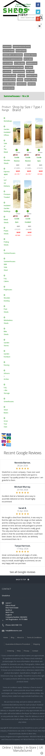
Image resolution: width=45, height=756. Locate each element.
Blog (12, 637)
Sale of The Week (6, 147)
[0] (39, 31)
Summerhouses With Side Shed (6, 265)
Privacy (26, 651)
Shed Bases (6, 411)
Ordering (10, 651)
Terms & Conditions (34, 637)
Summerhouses (12, 96)
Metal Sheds (6, 221)
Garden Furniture (6, 355)
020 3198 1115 (24, 11)
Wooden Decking (6, 299)
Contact (35, 651)
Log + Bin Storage (6, 390)
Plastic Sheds (6, 232)
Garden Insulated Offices (6, 132)
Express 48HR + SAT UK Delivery (6, 178)
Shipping (36, 644)
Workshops (6, 121)
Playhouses (6, 290)
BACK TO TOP (21, 579)
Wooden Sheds (6, 161)
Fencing (6, 365)
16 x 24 (25, 96)
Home (5, 637)
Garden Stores (6, 344)
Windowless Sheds (6, 321)
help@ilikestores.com (14, 630)
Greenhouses (6, 401)
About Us (20, 637)
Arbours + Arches (6, 376)
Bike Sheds (6, 332)
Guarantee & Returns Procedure (18, 644)
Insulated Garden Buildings (6, 208)
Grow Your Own (6, 424)
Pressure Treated (6, 195)
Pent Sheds (6, 310)
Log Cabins (6, 279)
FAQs (19, 651)
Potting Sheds (6, 243)
